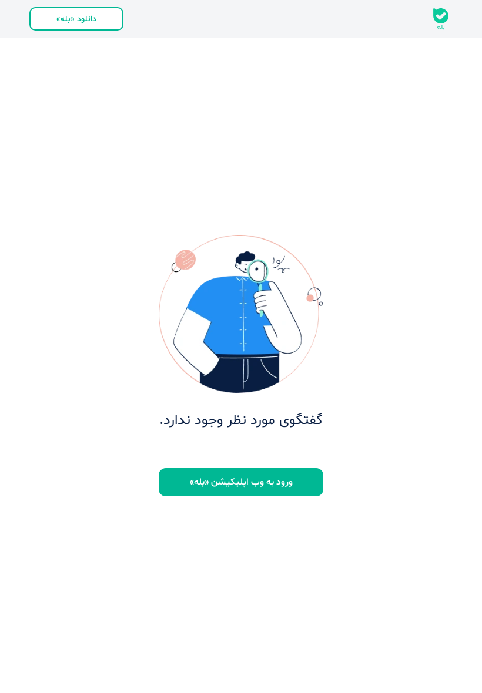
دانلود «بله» (76, 19)
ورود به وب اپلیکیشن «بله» (241, 482)
